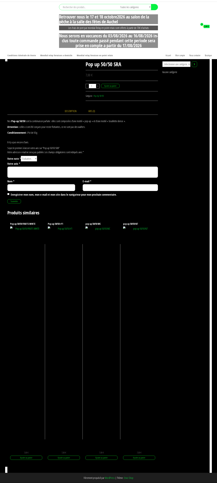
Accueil (168, 55)
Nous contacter (194, 55)
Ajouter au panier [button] (26, 457)
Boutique (208, 55)
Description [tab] (70, 111)
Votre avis (13, 163)
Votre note (14, 158)
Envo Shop (128, 478)
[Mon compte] (195, 26)
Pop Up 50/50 (99, 95)
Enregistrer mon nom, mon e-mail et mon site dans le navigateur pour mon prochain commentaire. (64, 194)
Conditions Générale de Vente (21, 55)
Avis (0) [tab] (91, 111)
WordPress (110, 478)
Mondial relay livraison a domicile (56, 55)
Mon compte (180, 55)
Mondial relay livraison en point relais (95, 55)
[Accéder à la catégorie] (194, 64)
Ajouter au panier (110, 85)
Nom (10, 181)
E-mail (87, 181)
